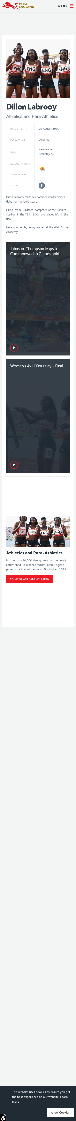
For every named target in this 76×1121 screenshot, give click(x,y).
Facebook (42, 185)
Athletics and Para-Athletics (29, 578)
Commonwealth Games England (18, 6)
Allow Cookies (60, 1112)
